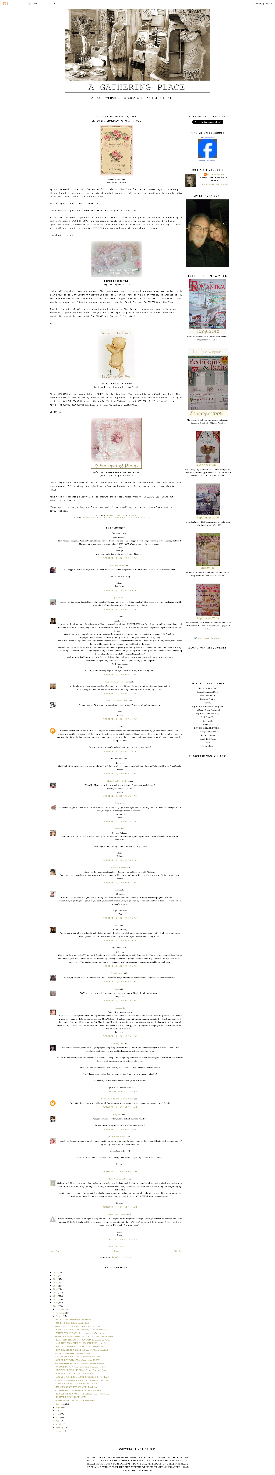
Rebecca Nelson (215, 174)
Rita (117, 616)
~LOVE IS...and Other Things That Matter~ (73, 1319)
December (60, 1309)
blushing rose (117, 1043)
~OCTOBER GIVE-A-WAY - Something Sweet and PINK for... (81, 1366)
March (59, 1424)
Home (116, 1251)
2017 (55, 1279)
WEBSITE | (113, 98)
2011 (55, 1299)
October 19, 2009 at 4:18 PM (120, 674)
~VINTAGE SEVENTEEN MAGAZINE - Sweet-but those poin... (82, 1380)
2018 (55, 1275)
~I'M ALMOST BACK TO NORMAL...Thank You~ (77, 1387)
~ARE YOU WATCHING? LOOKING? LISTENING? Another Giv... (83, 1376)
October (59, 1316)
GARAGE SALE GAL (117, 867)
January (59, 1430)
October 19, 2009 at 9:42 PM (120, 1036)
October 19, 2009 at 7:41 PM (120, 821)
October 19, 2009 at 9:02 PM (120, 1000)
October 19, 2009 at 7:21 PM (120, 795)
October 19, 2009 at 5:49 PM (120, 719)
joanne (117, 597)
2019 (55, 1272)
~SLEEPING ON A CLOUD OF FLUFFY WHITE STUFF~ (79, 1363)
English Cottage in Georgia (117, 681)
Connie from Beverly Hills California (117, 1098)
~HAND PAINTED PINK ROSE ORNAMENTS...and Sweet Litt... (82, 1349)
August (59, 1407)
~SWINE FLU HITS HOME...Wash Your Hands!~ (76, 1400)
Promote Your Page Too (208, 160)
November (60, 1312)
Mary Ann (117, 1114)
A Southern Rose (117, 565)
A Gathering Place (208, 138)
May (58, 1417)
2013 (55, 1292)
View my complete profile (214, 184)
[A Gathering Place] (207, 157)
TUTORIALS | (132, 98)
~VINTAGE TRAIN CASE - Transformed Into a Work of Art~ (80, 1333)
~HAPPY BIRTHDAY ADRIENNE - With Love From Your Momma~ (84, 1336)
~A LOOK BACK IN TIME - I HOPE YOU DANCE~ (77, 1383)
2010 (55, 1302)
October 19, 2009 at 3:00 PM (120, 590)
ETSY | (159, 98)
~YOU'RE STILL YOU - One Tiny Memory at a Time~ (78, 1356)
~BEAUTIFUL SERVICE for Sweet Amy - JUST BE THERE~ (81, 1329)
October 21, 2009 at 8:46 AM (119, 1207)
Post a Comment (116, 1246)
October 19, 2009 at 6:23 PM (120, 773)
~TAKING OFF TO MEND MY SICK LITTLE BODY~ (78, 1390)
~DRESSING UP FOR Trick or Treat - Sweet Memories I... (79, 1326)
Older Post (178, 1251)
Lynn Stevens (117, 973)
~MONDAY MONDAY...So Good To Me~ (72, 1353)
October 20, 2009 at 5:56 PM (120, 1129)
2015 (55, 1285)
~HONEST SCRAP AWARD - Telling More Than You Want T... (82, 1393)
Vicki (117, 925)
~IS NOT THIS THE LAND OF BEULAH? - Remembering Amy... (82, 1339)
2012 (55, 1295)
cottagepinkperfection (117, 1214)
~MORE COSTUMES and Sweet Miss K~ (73, 1322)
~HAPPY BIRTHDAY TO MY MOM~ (71, 1397)
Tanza (117, 1007)
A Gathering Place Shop (126, 518)
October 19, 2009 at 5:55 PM (120, 751)
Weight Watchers (149, 518)
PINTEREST (173, 98)
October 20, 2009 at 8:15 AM (119, 1107)
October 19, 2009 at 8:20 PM (120, 918)
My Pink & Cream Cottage (117, 1178)
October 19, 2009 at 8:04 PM (120, 860)
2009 (55, 1306)
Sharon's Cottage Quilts (117, 780)
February (60, 1427)
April (58, 1420)
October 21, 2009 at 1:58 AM (119, 1171)
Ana (117, 889)
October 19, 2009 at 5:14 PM (120, 693)
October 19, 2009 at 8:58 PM (120, 981)
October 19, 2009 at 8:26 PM (120, 965)
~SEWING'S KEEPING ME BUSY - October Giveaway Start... (81, 1370)
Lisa (117, 988)
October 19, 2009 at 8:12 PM (120, 882)
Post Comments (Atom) (122, 1257)
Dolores (117, 828)
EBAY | (147, 98)
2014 (55, 1289)
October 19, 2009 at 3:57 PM (120, 609)
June (117, 803)
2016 (55, 1282)
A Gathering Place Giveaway (98, 518)
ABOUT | (97, 98)
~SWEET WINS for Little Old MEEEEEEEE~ (74, 1373)
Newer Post (54, 1251)
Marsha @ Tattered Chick (117, 700)
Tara (117, 726)
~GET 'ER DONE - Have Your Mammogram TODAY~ (78, 1360)
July (58, 1410)
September (60, 1403)
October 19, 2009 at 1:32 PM (120, 558)
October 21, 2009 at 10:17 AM (120, 1239)
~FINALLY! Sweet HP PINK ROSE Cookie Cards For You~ (80, 1346)
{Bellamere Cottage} (117, 1136)
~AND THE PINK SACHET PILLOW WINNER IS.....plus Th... (81, 1343)
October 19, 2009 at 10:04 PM (120, 1091)
